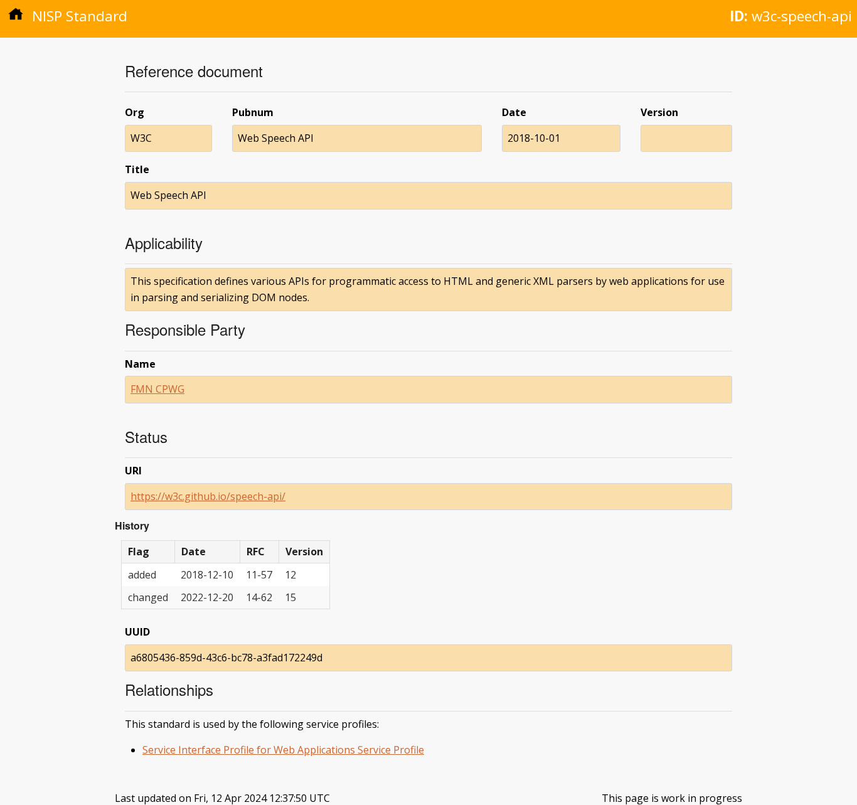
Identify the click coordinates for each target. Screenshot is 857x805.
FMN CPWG (157, 389)
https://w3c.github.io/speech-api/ (207, 496)
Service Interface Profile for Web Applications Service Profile (283, 750)
